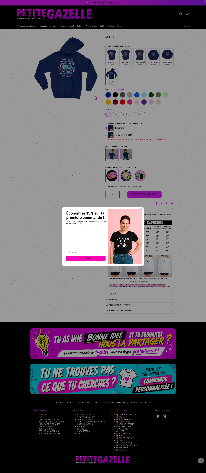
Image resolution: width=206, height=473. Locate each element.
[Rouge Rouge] (122, 102)
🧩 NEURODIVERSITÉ (125, 424)
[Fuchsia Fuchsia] (130, 102)
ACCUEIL (42, 415)
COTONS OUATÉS (85, 424)
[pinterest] (166, 203)
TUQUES (81, 433)
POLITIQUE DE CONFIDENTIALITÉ (53, 433)
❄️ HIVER (120, 431)
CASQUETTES (83, 431)
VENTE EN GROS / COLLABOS (52, 422)
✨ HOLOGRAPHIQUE (125, 443)
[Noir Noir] (115, 95)
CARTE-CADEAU (84, 415)
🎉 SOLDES (121, 450)
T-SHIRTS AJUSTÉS (86, 419)
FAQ (40, 417)
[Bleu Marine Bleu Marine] (108, 95)
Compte (187, 26)
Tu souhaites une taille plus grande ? (124, 186)
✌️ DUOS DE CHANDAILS (127, 445)
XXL (141, 114)
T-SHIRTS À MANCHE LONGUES (91, 422)
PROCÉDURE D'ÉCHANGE (49, 424)
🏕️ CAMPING (121, 440)
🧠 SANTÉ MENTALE (125, 438)
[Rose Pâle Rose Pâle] (137, 102)
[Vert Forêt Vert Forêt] (151, 95)
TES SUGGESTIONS (47, 426)
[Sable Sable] (158, 102)
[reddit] (171, 203)
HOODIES (81, 426)
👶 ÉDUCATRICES (123, 419)
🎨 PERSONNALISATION (126, 415)
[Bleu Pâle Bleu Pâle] (144, 95)
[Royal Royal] (137, 95)
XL (131, 114)
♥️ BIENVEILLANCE (124, 426)
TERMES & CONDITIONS (49, 431)
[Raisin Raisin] (144, 102)
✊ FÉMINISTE (122, 447)
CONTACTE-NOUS (46, 429)
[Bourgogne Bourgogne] (115, 102)
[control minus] (107, 194)
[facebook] (156, 203)
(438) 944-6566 (118, 402)
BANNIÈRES (82, 429)
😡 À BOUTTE (122, 436)
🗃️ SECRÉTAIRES (123, 422)
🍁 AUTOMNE (122, 429)
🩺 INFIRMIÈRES (123, 433)
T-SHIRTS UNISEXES (86, 417)
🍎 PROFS (120, 417)
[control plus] (117, 194)
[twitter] (161, 203)
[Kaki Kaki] (158, 95)
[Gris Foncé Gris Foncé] (122, 95)
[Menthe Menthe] (165, 95)
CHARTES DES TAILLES (49, 419)
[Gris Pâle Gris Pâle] (130, 95)
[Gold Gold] (108, 102)
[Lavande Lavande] (151, 102)
